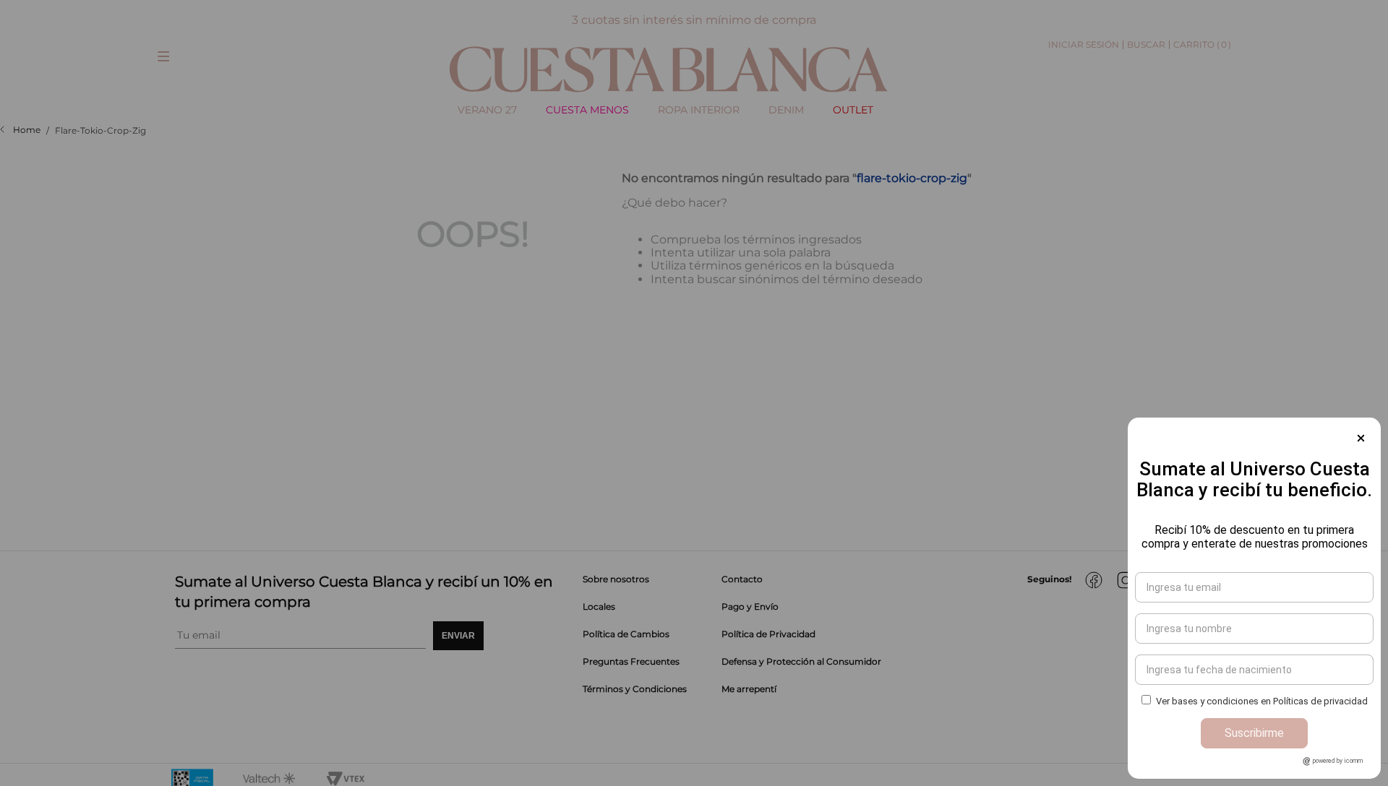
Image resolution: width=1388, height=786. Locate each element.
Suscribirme (1254, 733)
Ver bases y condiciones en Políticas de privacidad (1262, 701)
